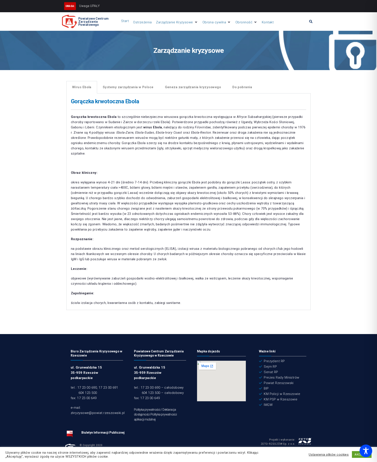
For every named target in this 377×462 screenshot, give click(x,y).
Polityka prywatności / (148, 409)
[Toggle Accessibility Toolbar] (366, 451)
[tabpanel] (188, 201)
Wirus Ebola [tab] (81, 87)
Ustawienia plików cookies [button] (329, 455)
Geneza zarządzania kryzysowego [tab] (193, 87)
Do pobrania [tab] (242, 87)
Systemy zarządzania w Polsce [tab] (128, 87)
